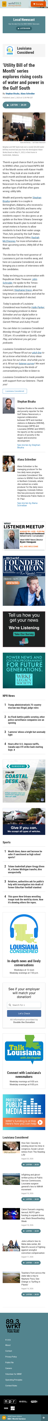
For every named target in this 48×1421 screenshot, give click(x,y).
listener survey (26, 363)
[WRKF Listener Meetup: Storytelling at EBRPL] (24, 536)
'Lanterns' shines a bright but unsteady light (26, 733)
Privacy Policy (11, 1357)
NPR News (9, 695)
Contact (8, 1351)
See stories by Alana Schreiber (27, 504)
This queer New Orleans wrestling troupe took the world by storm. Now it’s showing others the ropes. (25, 899)
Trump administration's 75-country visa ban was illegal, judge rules (24, 706)
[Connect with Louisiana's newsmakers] (24, 1050)
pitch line (36, 352)
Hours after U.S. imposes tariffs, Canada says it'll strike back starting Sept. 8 (25, 747)
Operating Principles (13, 1380)
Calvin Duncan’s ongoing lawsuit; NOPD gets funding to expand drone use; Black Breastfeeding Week (33, 1215)
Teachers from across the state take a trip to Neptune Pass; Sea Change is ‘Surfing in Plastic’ (33, 1279)
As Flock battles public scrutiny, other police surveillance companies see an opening (26, 719)
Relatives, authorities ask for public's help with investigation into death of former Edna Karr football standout (26, 884)
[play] (4, 1417)
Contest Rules (11, 1386)
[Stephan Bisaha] (9, 405)
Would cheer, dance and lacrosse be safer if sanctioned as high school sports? (25, 854)
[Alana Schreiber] (9, 464)
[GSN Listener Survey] (24, 629)
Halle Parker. (38, 307)
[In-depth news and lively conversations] (24, 933)
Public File (9, 1363)
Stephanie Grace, (23, 290)
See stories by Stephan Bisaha (28, 446)
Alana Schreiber (28, 93)
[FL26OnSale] (24, 581)
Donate (39, 4)
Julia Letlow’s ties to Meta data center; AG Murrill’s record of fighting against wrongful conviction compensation (33, 1247)
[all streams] (44, 1417)
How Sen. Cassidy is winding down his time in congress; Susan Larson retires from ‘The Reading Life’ (33, 1149)
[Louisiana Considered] (9, 50)
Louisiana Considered (25, 50)
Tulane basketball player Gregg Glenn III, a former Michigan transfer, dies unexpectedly (26, 869)
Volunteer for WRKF (13, 1374)
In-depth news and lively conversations (24, 963)
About (8, 1345)
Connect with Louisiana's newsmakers (24, 1075)
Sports (7, 842)
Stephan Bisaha (12, 93)
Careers (8, 1368)
